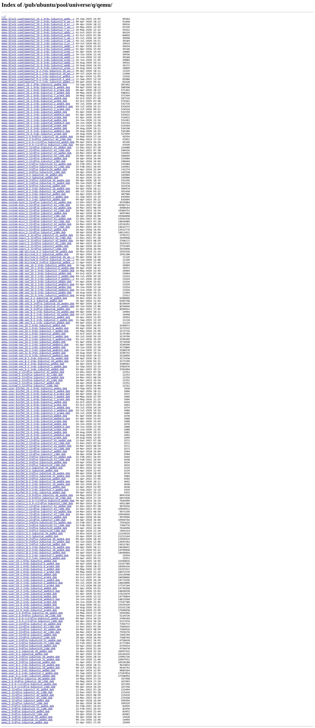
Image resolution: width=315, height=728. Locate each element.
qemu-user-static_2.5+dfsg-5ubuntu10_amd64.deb (34, 528)
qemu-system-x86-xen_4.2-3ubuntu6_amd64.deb (32, 300)
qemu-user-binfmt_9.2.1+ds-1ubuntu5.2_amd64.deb (35, 489)
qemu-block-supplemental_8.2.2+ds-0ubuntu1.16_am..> (37, 71)
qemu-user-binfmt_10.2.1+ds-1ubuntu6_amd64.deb (34, 424)
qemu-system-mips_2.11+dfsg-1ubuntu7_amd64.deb (34, 213)
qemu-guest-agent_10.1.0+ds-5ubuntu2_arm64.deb (34, 101)
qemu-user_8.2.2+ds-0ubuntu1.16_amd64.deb (30, 665)
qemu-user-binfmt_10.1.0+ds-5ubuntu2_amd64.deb (34, 402)
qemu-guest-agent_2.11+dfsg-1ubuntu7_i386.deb (33, 161)
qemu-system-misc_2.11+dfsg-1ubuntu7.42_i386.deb (35, 227)
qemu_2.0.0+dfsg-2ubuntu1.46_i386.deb (27, 681)
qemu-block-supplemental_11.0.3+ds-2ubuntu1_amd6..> (37, 62)
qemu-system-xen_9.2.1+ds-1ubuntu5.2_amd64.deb (34, 366)
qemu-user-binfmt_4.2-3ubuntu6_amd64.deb (29, 470)
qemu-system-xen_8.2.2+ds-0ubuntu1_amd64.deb (32, 363)
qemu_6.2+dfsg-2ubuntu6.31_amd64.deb (26, 719)
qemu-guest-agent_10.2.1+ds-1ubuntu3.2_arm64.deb (35, 109)
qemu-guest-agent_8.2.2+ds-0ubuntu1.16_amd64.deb (35, 188)
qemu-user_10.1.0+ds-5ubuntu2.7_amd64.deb (30, 569)
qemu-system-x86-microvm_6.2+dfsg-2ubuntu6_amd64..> (37, 262)
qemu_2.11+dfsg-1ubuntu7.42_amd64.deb (27, 695)
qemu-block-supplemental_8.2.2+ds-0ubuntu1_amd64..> (37, 76)
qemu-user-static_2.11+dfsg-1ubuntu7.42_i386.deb (35, 514)
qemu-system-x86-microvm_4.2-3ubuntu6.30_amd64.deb (37, 251)
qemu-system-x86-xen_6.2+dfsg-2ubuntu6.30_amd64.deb (37, 303)
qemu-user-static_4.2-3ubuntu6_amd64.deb (29, 536)
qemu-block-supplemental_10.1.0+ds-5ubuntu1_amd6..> (37, 19)
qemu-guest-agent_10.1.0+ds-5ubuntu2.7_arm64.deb (35, 95)
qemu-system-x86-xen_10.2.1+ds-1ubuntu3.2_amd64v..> (37, 279)
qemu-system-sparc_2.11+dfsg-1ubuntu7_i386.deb (34, 248)
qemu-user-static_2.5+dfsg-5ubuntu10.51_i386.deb (35, 525)
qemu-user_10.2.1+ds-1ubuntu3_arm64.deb (29, 593)
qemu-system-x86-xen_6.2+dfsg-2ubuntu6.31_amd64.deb (37, 306)
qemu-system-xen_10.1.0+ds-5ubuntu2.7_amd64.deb (35, 331)
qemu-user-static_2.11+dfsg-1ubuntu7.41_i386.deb (35, 509)
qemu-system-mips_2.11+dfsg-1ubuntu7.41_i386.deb (35, 205)
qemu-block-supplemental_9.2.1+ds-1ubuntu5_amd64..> (37, 81)
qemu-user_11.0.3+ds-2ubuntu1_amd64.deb (29, 604)
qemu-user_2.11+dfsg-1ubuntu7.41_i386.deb (30, 626)
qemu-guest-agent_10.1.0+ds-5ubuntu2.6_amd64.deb (35, 87)
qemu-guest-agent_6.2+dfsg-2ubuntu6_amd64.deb (33, 186)
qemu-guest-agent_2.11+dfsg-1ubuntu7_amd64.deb (34, 158)
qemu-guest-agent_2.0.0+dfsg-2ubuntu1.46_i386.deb (36, 139)
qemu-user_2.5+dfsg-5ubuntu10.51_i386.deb (30, 643)
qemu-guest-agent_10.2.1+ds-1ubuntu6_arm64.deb (34, 125)
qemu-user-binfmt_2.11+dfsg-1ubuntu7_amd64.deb (34, 451)
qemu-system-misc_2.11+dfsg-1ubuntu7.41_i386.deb (35, 221)
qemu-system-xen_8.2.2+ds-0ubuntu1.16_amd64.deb (35, 358)
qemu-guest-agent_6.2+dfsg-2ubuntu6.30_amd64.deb (35, 180)
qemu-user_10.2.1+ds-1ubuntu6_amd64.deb (29, 596)
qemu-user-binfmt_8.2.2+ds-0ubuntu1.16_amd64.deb (35, 481)
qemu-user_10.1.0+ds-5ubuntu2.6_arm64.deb (30, 566)
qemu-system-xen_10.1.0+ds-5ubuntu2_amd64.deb (33, 333)
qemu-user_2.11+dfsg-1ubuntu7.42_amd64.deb (31, 629)
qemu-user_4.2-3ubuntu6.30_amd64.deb (26, 651)
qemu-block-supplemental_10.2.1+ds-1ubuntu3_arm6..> (37, 51)
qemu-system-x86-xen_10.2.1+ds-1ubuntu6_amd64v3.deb (37, 290)
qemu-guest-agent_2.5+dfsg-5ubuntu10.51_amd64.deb (36, 164)
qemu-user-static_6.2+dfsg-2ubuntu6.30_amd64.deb (35, 539)
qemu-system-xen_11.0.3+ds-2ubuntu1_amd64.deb (33, 352)
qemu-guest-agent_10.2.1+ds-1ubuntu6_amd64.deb (34, 120)
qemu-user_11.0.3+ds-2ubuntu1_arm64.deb (29, 610)
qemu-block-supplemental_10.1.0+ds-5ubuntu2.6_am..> (37, 21)
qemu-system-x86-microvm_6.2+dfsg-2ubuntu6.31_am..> (37, 259)
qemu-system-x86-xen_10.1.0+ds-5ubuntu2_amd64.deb (36, 273)
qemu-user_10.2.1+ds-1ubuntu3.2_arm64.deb (30, 585)
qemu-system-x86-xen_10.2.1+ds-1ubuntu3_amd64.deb (36, 281)
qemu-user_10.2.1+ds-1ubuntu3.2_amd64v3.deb (32, 582)
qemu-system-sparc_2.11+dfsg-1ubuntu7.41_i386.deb (36, 238)
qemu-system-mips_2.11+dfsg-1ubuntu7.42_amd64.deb (36, 207)
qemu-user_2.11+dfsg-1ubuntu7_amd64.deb (29, 634)
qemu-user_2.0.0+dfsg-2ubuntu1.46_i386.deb (31, 615)
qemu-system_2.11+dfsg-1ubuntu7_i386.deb (29, 385)
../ (3, 16)
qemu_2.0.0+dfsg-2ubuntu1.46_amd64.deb (28, 678)
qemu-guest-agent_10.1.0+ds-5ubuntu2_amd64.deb (34, 98)
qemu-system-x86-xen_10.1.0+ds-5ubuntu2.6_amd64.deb (37, 268)
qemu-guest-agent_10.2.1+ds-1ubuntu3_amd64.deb (34, 112)
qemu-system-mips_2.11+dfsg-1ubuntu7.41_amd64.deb (36, 202)
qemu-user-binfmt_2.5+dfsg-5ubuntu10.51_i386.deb (35, 459)
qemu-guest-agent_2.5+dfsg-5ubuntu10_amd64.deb (34, 169)
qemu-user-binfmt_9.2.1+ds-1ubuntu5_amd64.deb (33, 492)
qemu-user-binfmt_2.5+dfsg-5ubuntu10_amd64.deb (34, 462)
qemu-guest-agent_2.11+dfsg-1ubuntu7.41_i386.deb (35, 150)
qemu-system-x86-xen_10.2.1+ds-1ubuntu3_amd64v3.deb (37, 284)
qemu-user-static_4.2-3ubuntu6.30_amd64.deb (32, 533)
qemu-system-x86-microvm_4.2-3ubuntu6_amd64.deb (35, 254)
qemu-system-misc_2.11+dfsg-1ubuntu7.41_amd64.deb (36, 218)
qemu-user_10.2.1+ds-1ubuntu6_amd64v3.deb (30, 599)
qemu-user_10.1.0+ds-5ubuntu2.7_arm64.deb (30, 572)
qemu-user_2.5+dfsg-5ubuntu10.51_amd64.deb (31, 640)
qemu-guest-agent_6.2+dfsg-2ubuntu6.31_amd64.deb (35, 183)
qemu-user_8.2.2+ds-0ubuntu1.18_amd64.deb (30, 667)
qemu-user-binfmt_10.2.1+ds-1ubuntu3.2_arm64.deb (35, 413)
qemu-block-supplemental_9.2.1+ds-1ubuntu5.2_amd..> (37, 79)
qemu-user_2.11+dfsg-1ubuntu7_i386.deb (28, 637)
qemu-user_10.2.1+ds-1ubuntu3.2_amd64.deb (30, 580)
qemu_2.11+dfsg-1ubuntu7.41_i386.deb (26, 692)
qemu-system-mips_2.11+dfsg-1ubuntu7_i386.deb (33, 216)
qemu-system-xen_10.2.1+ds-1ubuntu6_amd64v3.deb (35, 350)
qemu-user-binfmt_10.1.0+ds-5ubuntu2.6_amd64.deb (35, 391)
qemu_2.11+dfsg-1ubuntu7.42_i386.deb (26, 697)
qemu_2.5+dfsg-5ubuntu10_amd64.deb (25, 711)
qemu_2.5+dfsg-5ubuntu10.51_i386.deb (26, 708)
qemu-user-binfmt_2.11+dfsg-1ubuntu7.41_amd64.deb (36, 440)
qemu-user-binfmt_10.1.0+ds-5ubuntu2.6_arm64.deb (35, 394)
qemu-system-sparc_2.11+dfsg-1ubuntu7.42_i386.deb (36, 243)
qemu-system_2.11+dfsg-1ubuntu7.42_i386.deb (32, 380)
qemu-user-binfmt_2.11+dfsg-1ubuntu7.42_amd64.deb (36, 446)
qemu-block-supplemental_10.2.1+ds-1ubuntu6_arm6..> (37, 60)
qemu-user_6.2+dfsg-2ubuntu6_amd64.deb (28, 662)
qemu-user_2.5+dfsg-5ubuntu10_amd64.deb (29, 645)
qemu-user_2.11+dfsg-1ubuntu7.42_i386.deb (30, 632)
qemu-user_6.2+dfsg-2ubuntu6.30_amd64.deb (30, 656)
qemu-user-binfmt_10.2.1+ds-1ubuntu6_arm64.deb (34, 429)
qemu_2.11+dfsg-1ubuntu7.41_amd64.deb (27, 689)
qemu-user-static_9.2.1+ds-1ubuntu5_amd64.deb (33, 558)
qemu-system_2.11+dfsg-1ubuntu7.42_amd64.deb (32, 377)
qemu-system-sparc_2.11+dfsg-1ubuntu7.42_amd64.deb (37, 240)
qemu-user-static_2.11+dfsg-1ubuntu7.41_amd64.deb (36, 506)
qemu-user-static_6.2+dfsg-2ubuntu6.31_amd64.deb (35, 541)
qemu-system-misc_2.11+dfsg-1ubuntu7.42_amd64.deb (36, 224)
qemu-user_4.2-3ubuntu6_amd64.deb (24, 654)
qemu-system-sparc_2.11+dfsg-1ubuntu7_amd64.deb (35, 246)
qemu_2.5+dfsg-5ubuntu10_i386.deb (24, 714)
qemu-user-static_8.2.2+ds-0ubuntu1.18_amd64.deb (35, 550)
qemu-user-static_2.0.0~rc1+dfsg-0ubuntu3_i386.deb (37, 503)
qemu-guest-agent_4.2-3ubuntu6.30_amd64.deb (32, 175)
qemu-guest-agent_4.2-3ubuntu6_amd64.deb (29, 177)
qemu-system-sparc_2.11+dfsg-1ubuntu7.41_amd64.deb (37, 235)
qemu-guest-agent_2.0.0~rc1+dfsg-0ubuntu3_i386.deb (37, 144)
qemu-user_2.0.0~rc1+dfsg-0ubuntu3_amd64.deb (32, 618)
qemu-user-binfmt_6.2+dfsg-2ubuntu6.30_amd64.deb (35, 473)
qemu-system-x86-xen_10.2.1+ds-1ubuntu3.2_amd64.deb (37, 276)
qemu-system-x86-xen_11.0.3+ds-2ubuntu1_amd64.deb (36, 292)
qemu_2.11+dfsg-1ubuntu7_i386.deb (24, 703)
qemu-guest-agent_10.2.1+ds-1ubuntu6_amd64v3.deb (35, 123)
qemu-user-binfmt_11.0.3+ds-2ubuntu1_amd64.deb (34, 432)
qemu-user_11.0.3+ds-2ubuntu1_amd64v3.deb (30, 607)
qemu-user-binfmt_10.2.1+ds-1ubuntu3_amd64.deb (34, 415)
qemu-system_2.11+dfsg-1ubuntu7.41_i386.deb (32, 374)
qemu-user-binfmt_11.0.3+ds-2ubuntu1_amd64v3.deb (35, 435)
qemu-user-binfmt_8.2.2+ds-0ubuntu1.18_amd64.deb (35, 484)
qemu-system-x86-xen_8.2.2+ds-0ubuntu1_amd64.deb (35, 317)
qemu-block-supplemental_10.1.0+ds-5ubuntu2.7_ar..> (37, 29)
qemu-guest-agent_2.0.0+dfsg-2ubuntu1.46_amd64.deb (37, 136)
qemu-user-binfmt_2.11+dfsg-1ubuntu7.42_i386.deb (35, 448)
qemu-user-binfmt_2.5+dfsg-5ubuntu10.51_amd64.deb (36, 457)
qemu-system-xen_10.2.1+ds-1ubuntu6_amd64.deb (33, 347)
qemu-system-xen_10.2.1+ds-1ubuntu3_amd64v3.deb (35, 344)
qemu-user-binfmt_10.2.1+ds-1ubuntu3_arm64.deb (34, 421)
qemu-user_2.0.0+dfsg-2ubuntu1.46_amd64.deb (32, 613)
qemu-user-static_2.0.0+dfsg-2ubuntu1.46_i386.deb (36, 498)
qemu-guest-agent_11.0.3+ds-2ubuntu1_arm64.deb (34, 133)
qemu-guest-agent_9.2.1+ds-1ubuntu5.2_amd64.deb (35, 196)
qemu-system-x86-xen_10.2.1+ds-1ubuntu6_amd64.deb (36, 287)
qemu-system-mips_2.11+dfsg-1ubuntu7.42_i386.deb (35, 210)
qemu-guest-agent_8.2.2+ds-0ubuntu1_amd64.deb (33, 194)
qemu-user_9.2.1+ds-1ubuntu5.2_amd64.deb (29, 673)
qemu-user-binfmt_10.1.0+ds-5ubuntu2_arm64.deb (34, 405)
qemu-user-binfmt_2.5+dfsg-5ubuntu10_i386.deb (33, 465)
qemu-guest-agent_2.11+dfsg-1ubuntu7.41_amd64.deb (36, 147)
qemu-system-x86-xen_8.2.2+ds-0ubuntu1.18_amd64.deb (37, 314)
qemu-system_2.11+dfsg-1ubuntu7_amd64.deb (30, 383)
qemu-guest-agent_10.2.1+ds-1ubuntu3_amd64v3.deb (35, 114)
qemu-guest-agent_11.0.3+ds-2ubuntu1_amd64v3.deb (35, 131)
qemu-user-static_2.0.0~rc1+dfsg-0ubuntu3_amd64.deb (37, 500)
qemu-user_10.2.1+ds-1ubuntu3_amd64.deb (29, 588)
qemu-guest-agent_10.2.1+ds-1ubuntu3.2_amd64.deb (35, 103)
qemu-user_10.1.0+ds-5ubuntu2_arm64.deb (29, 577)
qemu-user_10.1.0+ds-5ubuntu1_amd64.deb (29, 561)
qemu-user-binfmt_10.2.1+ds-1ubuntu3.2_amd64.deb (35, 407)
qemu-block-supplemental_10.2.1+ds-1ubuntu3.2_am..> (37, 38)
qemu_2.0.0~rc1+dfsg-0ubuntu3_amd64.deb (29, 684)
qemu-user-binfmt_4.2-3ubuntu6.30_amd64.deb (32, 467)
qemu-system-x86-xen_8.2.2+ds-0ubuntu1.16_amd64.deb (37, 311)
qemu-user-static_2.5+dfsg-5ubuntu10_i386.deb (33, 530)
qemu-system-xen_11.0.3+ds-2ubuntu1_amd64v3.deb (35, 355)
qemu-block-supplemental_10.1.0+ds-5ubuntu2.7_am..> (37, 27)
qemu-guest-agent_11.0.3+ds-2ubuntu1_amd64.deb (34, 128)
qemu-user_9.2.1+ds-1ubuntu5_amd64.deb (28, 676)
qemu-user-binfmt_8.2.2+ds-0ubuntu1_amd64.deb (33, 487)
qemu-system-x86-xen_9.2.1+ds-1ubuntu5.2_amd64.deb (37, 320)
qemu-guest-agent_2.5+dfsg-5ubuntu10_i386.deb (33, 172)
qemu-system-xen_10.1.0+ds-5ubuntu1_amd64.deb (33, 325)
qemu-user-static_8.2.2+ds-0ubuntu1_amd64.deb (33, 552)
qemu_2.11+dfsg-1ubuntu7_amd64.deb (25, 700)
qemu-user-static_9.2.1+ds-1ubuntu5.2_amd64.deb (35, 555)
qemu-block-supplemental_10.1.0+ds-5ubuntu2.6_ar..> (37, 24)
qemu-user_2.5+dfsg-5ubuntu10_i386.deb (28, 648)
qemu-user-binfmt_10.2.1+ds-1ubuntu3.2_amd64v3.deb (37, 410)
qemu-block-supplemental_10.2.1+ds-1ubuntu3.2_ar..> (37, 43)
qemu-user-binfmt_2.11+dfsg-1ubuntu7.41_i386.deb (35, 443)
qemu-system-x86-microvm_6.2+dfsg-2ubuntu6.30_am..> (37, 257)
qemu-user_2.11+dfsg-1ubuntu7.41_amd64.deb (31, 624)
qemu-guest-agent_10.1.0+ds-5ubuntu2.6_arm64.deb (35, 90)
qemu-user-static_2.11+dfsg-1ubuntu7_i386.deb (33, 519)
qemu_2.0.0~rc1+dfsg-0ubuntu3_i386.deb (28, 686)
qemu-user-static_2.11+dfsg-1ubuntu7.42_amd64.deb (36, 511)
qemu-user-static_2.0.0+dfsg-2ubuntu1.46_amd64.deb (37, 495)
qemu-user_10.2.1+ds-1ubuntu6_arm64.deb (29, 602)
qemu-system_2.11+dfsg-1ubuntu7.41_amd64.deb (32, 372)
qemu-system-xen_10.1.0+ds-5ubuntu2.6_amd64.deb (35, 328)
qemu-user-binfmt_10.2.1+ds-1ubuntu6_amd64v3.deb (35, 426)
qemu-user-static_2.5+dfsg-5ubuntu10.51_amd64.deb (36, 522)
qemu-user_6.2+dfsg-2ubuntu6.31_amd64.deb (30, 659)
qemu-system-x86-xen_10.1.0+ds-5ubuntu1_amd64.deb (36, 265)
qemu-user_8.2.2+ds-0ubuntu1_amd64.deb (28, 670)
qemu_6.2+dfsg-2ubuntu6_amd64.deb (24, 722)
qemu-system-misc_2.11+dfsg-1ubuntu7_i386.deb (33, 232)
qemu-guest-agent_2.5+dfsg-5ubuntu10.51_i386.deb (35, 166)
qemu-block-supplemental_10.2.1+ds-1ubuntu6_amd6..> (37, 54)
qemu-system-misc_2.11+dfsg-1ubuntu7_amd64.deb (34, 229)
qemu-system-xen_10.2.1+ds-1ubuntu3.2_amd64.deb (35, 336)
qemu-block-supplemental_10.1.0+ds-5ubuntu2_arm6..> (37, 35)
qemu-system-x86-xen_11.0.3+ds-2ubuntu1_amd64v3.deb (37, 295)
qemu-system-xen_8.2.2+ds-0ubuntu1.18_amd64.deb (35, 361)
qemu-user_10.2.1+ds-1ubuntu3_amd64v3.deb (30, 591)
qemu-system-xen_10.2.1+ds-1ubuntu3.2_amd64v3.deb (36, 339)
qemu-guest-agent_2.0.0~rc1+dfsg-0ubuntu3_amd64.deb (37, 142)
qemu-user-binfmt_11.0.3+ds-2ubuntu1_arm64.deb (34, 437)
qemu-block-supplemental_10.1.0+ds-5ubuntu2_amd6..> (37, 32)
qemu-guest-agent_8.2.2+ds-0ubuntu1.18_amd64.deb (35, 191)
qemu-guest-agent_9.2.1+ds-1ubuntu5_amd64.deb (33, 199)
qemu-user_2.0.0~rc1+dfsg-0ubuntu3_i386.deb (32, 621)
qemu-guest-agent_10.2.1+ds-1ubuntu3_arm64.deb (34, 117)
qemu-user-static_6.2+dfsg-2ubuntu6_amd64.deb (33, 544)
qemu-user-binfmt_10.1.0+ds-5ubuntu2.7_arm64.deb (35, 399)
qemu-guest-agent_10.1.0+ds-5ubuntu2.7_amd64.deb (35, 92)
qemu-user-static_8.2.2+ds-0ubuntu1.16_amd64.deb (35, 547)
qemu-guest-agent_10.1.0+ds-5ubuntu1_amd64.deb (34, 84)
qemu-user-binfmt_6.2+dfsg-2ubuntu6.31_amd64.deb (35, 476)
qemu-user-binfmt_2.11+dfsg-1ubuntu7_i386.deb (33, 454)
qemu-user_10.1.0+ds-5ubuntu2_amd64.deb (29, 574)
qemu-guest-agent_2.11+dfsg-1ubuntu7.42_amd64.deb (36, 153)
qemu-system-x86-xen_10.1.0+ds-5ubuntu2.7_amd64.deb (37, 270)
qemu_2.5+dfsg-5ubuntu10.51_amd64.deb (27, 706)
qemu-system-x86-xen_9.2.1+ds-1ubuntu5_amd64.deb (35, 322)
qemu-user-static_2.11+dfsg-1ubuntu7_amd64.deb (34, 517)
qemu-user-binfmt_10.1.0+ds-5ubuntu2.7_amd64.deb (35, 396)
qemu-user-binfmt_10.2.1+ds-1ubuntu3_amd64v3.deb (35, 418)
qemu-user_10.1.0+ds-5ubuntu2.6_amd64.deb (30, 563)
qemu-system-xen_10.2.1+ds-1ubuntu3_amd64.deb (33, 342)
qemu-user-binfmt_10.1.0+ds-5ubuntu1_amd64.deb (34, 388)
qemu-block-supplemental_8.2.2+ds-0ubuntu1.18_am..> (37, 73)
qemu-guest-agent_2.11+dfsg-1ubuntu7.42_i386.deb (35, 155)
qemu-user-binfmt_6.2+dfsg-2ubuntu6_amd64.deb (33, 478)
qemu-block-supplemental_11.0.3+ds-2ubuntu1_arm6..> (37, 68)
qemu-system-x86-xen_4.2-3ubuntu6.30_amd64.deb (34, 298)
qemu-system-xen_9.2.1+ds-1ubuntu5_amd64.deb (32, 369)
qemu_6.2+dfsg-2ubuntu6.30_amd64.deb (26, 717)
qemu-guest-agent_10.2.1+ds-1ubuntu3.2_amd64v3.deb (37, 106)
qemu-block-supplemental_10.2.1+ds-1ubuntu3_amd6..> (37, 46)
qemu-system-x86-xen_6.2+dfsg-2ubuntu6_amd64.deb (35, 309)
